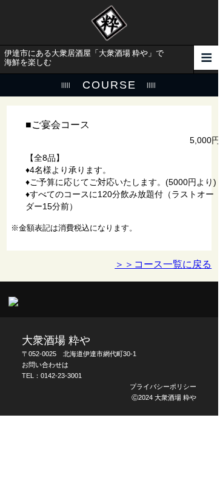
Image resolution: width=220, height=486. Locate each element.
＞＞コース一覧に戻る (163, 264)
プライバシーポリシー (163, 386)
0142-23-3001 (61, 375)
